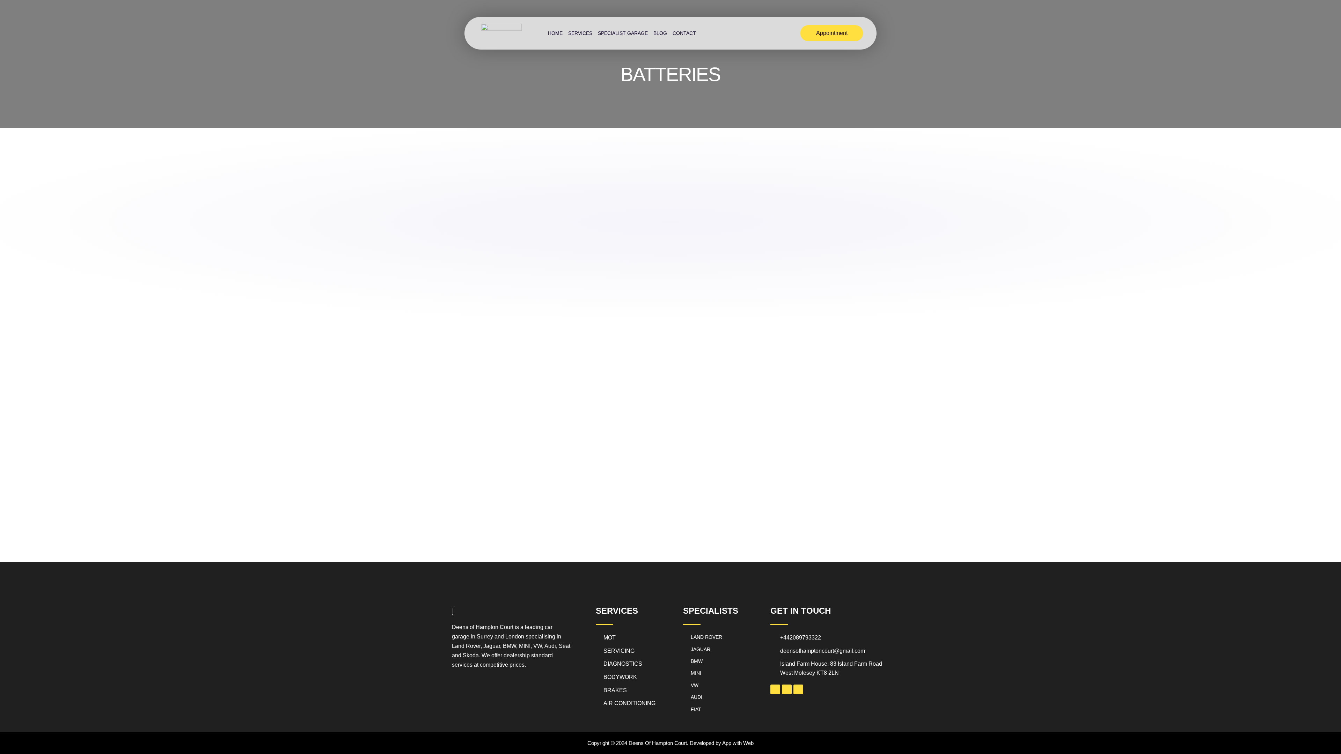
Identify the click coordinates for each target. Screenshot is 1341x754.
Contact (684, 33)
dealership (516, 655)
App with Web (738, 743)
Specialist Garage (623, 33)
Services (580, 33)
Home (555, 33)
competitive (494, 665)
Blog (660, 33)
